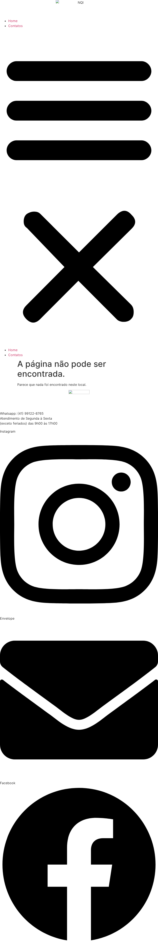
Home (12, 21)
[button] (79, 187)
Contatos (15, 26)
